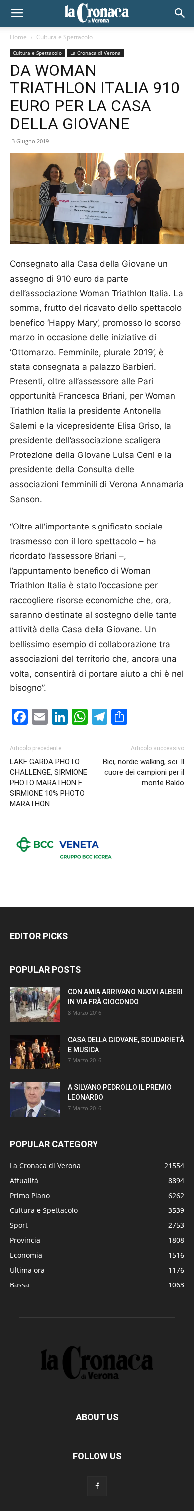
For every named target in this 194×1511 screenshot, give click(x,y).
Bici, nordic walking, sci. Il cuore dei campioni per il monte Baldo (143, 772)
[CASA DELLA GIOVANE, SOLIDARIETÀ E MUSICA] (35, 1052)
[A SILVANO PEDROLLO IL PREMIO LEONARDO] (35, 1099)
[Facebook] (97, 1486)
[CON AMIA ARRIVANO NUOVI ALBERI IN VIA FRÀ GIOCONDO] (35, 1004)
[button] (17, 13)
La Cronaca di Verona (95, 52)
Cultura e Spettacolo (64, 37)
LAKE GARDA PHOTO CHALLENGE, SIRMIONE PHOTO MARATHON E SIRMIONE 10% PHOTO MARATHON (48, 782)
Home (18, 37)
